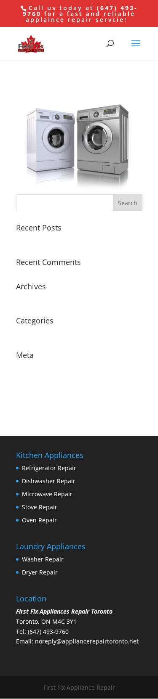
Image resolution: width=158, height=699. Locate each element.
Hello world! (33, 240)
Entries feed (33, 381)
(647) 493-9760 (48, 631)
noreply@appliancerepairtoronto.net (87, 641)
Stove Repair (39, 507)
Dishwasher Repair (48, 481)
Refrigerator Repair (49, 468)
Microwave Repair (47, 494)
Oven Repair (39, 520)
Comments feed (38, 394)
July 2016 (28, 299)
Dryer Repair (40, 572)
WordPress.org (36, 407)
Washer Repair (43, 559)
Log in (24, 368)
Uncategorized (36, 333)
